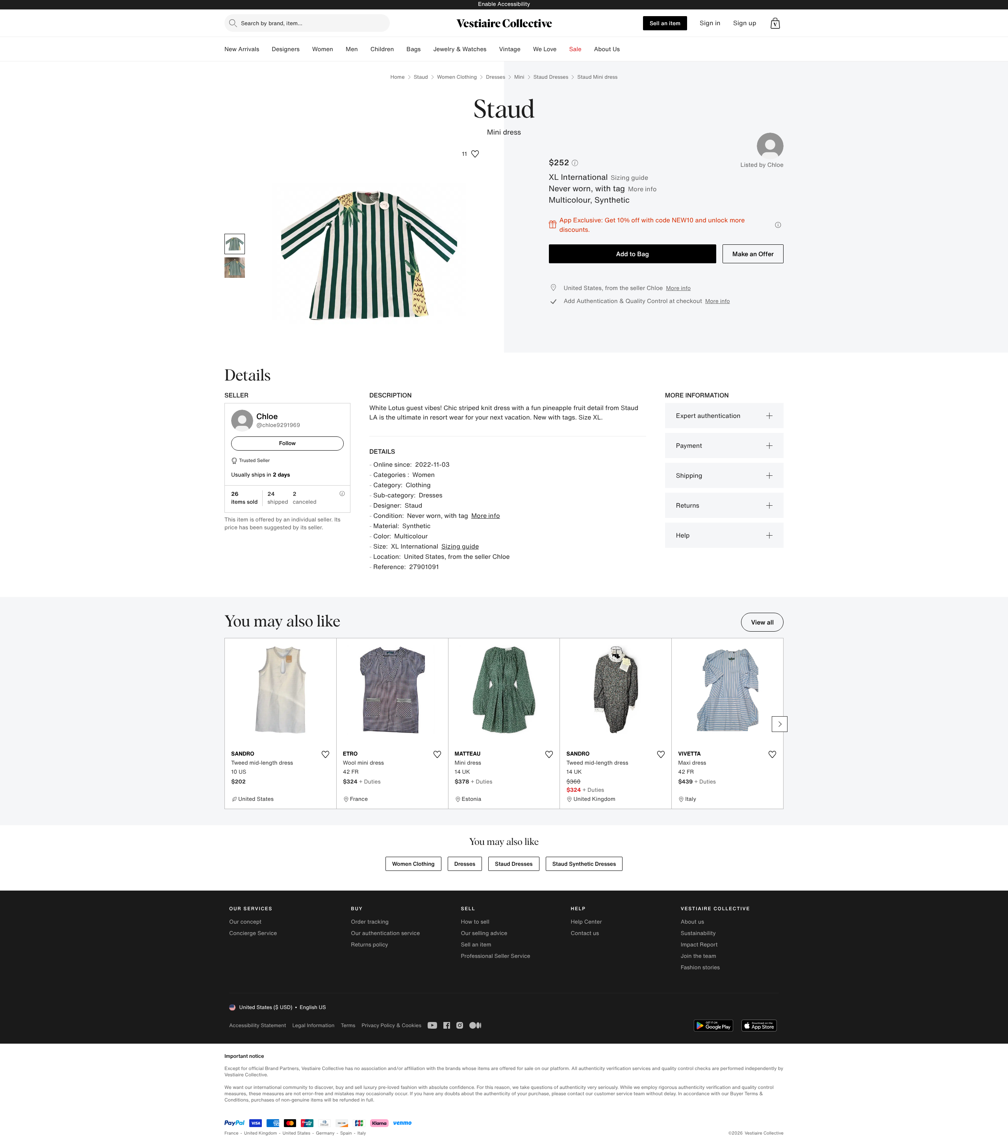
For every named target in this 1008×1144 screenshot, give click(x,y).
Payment (689, 445)
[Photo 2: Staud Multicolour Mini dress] (234, 267)
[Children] (400, 49)
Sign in (710, 23)
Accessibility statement (257, 1025)
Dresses (495, 77)
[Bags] (427, 49)
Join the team (698, 956)
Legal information (313, 1025)
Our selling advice (484, 933)
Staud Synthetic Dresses (584, 864)
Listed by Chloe (762, 165)
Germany (325, 1133)
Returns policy (369, 945)
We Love (545, 49)
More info (642, 189)
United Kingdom (260, 1133)
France (231, 1133)
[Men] (364, 49)
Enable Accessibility (504, 4)
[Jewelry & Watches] (492, 49)
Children (382, 49)
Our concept (245, 922)
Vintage (509, 49)
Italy (362, 1133)
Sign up (744, 23)
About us (692, 922)
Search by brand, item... (271, 23)
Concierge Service (253, 933)
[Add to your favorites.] (325, 754)
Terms (348, 1025)
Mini (519, 77)
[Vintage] (527, 49)
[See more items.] (780, 724)
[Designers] (306, 49)
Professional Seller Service (495, 956)
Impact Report (699, 945)
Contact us (585, 933)
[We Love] (563, 49)
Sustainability (698, 933)
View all (762, 622)
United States (297, 1133)
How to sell (475, 922)
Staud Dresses (551, 77)
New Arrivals (241, 49)
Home (398, 77)
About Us (607, 49)
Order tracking (370, 922)
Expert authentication (708, 415)
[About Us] (626, 49)
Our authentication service (385, 933)
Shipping (689, 475)
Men (352, 49)
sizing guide (629, 177)
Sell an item (665, 23)
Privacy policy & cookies (391, 1025)
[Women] (339, 49)
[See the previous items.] (228, 724)
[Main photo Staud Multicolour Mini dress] (234, 244)
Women (322, 49)
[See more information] (778, 224)
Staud (421, 77)
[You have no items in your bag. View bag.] (775, 23)
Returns (687, 505)
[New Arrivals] (265, 49)
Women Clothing (457, 77)
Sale (575, 49)
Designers (286, 49)
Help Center (586, 922)
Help (683, 535)
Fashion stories (700, 967)
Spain (346, 1133)
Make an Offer (753, 254)
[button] (775, 23)
